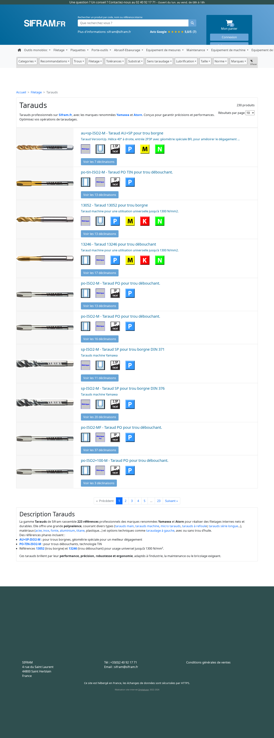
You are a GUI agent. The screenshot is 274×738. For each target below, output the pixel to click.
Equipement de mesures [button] (163, 50)
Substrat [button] (134, 61)
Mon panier (234, 27)
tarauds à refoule (194, 526)
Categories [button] (26, 61)
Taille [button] (204, 61)
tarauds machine (147, 526)
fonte (54, 530)
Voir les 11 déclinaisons (99, 378)
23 (158, 501)
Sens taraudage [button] (158, 61)
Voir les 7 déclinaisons (98, 162)
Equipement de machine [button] (228, 50)
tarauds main (124, 526)
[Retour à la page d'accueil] (19, 50)
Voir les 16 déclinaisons (99, 339)
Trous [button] (78, 61)
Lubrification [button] (185, 61)
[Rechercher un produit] (192, 23)
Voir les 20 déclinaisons (99, 417)
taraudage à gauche (160, 530)
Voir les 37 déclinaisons (99, 450)
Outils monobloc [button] (36, 50)
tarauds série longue (223, 526)
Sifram (44, 23)
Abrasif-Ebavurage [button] (127, 50)
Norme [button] (219, 61)
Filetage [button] (59, 50)
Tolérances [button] (114, 61)
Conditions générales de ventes (208, 662)
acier (38, 530)
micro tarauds (171, 526)
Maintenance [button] (196, 50)
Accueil (21, 92)
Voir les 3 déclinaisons (98, 483)
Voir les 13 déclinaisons (99, 195)
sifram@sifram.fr (119, 32)
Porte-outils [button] (100, 50)
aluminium (67, 530)
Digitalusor (143, 689)
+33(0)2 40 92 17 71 (123, 662)
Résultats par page (231, 113)
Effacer (253, 64)
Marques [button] (237, 61)
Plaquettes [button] (78, 50)
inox (46, 530)
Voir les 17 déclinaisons (99, 273)
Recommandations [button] (53, 61)
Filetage (36, 92)
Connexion (229, 37)
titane (80, 530)
